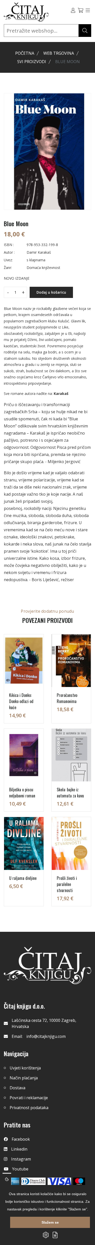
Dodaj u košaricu (51, 292)
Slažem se (50, 1222)
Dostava (17, 1088)
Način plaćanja (24, 1078)
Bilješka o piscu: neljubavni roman (22, 792)
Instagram (21, 1159)
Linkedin (19, 1149)
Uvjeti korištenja (25, 1068)
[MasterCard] (79, 1181)
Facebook (21, 1139)
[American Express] (14, 1181)
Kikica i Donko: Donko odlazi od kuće (21, 701)
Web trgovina (58, 53)
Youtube (20, 1169)
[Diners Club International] (33, 1181)
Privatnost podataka (29, 1107)
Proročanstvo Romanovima (67, 698)
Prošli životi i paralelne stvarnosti (67, 884)
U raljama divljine (22, 878)
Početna (24, 53)
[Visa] (59, 1181)
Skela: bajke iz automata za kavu (70, 792)
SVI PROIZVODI (31, 61)
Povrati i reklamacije (29, 1097)
